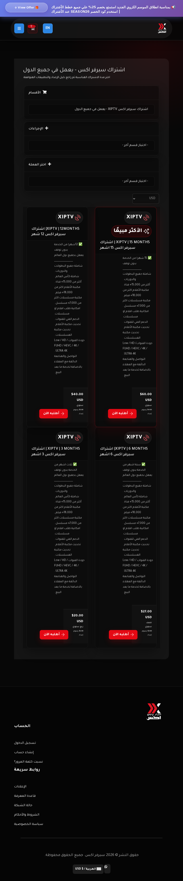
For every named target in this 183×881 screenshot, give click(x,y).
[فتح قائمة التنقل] (19, 28)
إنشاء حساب (24, 753)
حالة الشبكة (23, 805)
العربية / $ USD (86, 869)
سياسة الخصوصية (28, 824)
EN (48, 28)
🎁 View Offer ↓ (27, 7)
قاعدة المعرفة (25, 796)
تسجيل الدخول (25, 743)
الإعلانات (20, 787)
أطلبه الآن (120, 413)
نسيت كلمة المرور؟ (28, 762)
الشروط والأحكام (26, 815)
